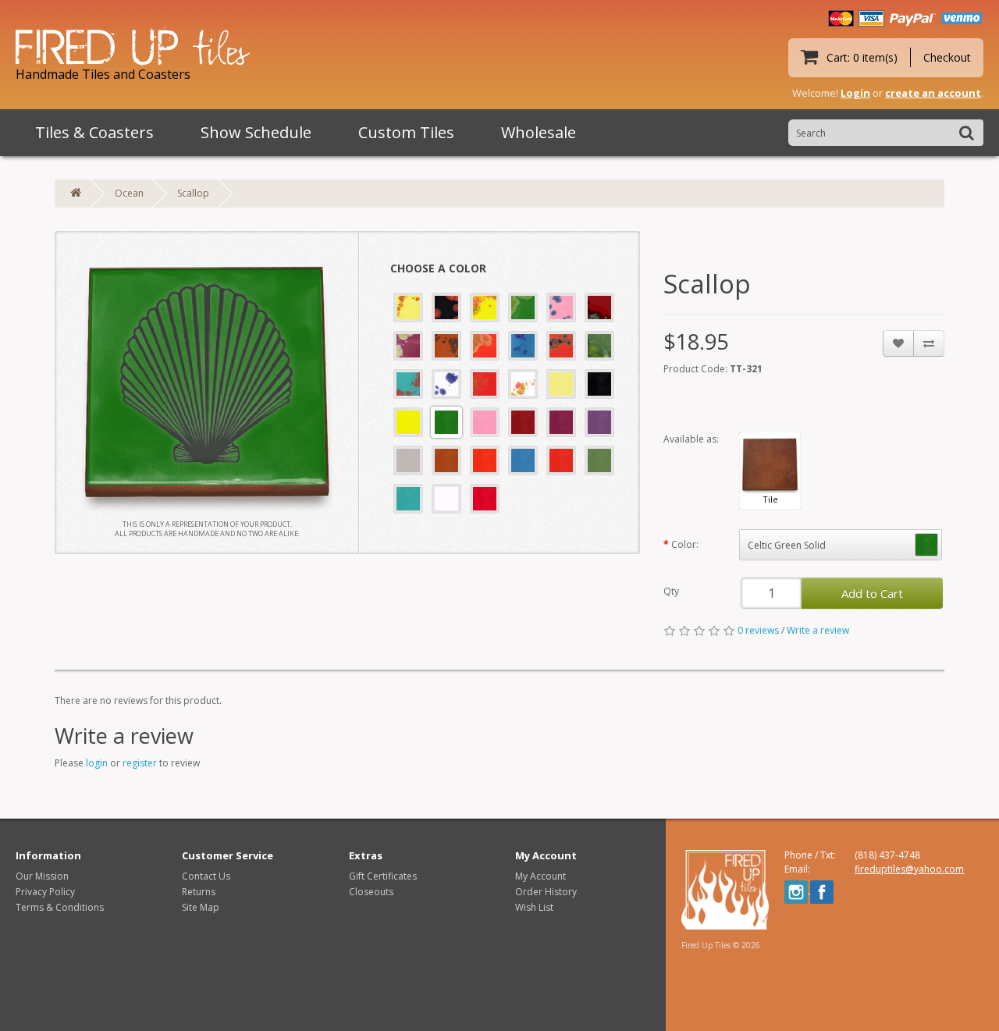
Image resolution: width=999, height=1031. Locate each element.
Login (855, 93)
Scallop (193, 193)
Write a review (818, 630)
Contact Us (206, 876)
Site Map (200, 907)
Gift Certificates (383, 876)
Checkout (947, 57)
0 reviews (758, 630)
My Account (540, 876)
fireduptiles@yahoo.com (909, 869)
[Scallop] (206, 383)
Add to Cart (872, 593)
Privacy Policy (45, 891)
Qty (671, 591)
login (97, 763)
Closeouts (371, 891)
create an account (933, 93)
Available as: (691, 439)
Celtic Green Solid (787, 545)
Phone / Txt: (810, 855)
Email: (797, 869)
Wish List (534, 907)
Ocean (129, 193)
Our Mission (42, 876)
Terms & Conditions (60, 907)
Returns (198, 891)
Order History (546, 891)
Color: (685, 544)
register (140, 763)
